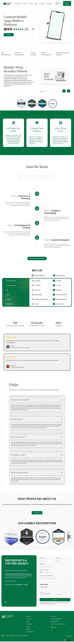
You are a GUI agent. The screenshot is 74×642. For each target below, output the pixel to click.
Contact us (37, 512)
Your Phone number (44, 569)
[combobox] (41, 572)
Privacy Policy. (52, 603)
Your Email (42, 564)
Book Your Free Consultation (37, 258)
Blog (27, 621)
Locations (28, 624)
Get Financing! (30, 631)
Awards (28, 629)
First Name (42, 558)
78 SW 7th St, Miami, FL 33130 (58, 624)
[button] (64, 91)
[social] (52, 630)
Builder (28, 626)
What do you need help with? (46, 575)
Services (28, 616)
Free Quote (67, 3)
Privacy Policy (68, 636)
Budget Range (44, 584)
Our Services (17, 3)
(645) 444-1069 (55, 621)
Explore (9, 34)
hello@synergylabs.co (56, 619)
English (68, 640)
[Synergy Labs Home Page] (12, 616)
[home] (7, 3)
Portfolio (28, 619)
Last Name (57, 558)
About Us (49, 3)
